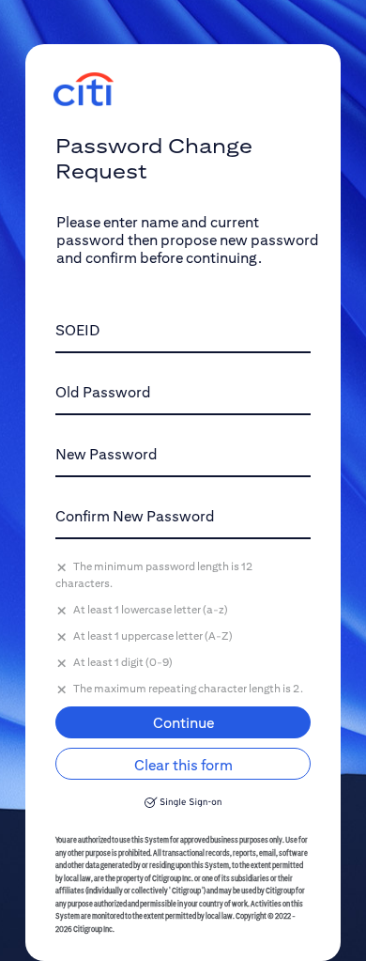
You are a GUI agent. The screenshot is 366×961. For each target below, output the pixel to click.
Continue (183, 723)
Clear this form (183, 765)
